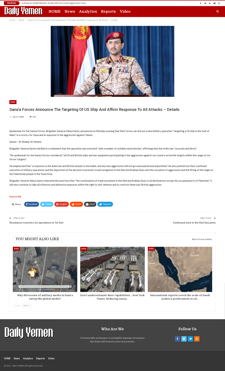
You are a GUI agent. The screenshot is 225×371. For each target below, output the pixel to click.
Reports (108, 11)
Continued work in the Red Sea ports (194, 222)
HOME (55, 11)
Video (125, 11)
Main (13, 102)
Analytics (88, 11)
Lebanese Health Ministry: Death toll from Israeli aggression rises (54, 3)
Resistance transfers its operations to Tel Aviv (36, 222)
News (70, 11)
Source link (15, 196)
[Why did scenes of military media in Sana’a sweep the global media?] (45, 269)
